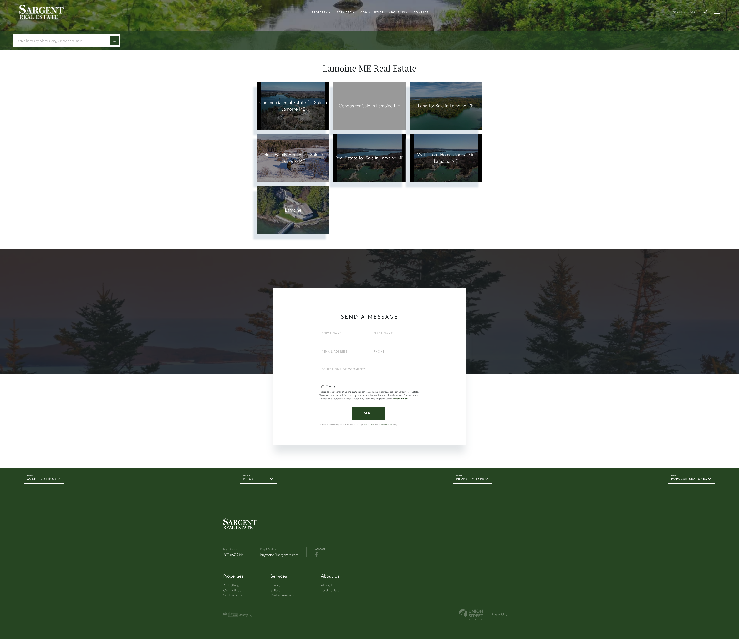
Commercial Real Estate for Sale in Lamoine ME (293, 106)
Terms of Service (385, 424)
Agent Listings (42, 479)
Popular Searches (689, 479)
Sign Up (677, 12)
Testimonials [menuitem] (330, 590)
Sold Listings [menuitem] (232, 595)
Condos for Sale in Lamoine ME (369, 105)
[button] (114, 40)
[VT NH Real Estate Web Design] (471, 614)
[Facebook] (316, 554)
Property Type (470, 479)
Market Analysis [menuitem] (282, 595)
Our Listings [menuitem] (232, 590)
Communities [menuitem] (371, 12)
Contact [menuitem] (421, 12)
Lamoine (293, 210)
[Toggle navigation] (717, 12)
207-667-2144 (233, 554)
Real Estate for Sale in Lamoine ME (369, 158)
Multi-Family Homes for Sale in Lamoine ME (293, 158)
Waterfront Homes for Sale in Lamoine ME (446, 158)
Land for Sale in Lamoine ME (446, 105)
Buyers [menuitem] (275, 585)
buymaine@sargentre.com (279, 554)
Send (368, 413)
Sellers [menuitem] (275, 590)
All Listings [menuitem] (231, 585)
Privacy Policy (400, 398)
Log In (692, 12)
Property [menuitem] (320, 12)
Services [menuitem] (344, 12)
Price (248, 479)
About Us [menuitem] (397, 12)
